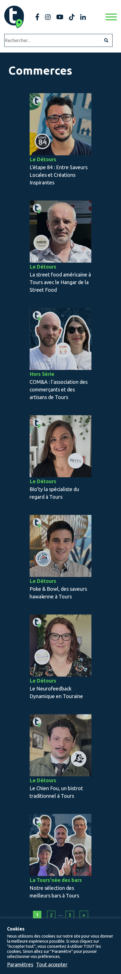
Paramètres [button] (20, 964)
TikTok (72, 17)
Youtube (59, 17)
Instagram (48, 17)
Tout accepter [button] (52, 964)
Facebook (37, 17)
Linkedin (83, 17)
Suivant (84, 915)
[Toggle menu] (111, 17)
